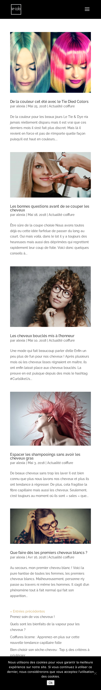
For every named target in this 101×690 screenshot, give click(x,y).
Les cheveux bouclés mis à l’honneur (42, 336)
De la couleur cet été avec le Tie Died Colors (49, 101)
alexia (20, 106)
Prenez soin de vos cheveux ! (32, 617)
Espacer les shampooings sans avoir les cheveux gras (45, 456)
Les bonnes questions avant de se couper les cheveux (49, 208)
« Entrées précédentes (27, 611)
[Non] (95, 673)
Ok (51, 683)
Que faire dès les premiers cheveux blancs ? (48, 552)
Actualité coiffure (62, 106)
